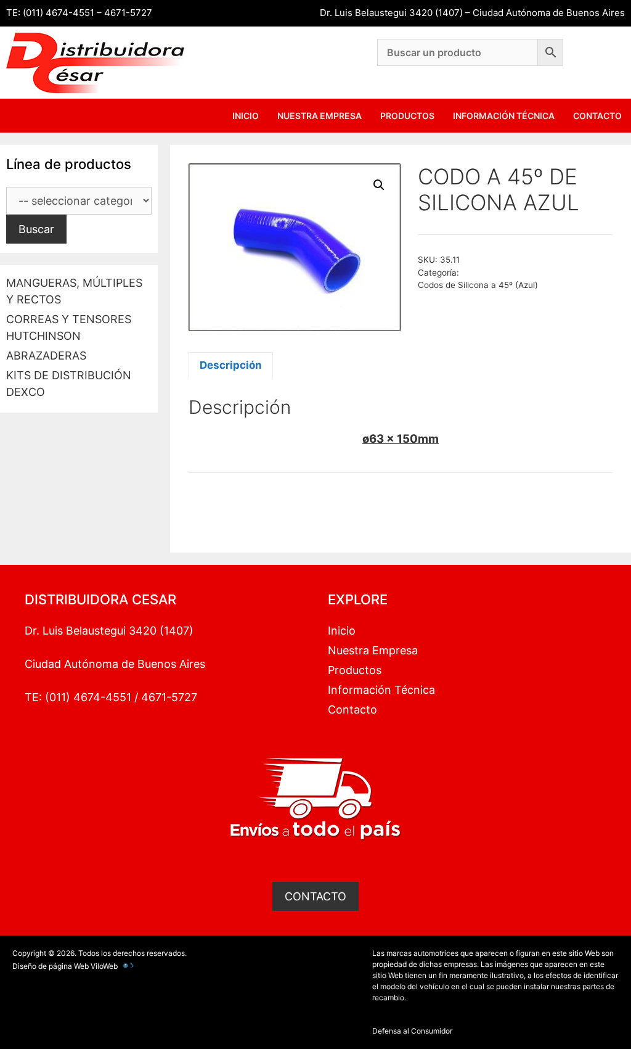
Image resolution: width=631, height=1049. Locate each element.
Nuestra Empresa (319, 115)
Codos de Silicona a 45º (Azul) (478, 285)
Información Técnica (504, 115)
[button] (379, 185)
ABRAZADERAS (46, 355)
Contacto (597, 115)
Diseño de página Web (50, 966)
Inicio (245, 115)
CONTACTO (315, 896)
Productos (407, 115)
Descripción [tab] (231, 365)
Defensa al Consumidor (412, 1030)
